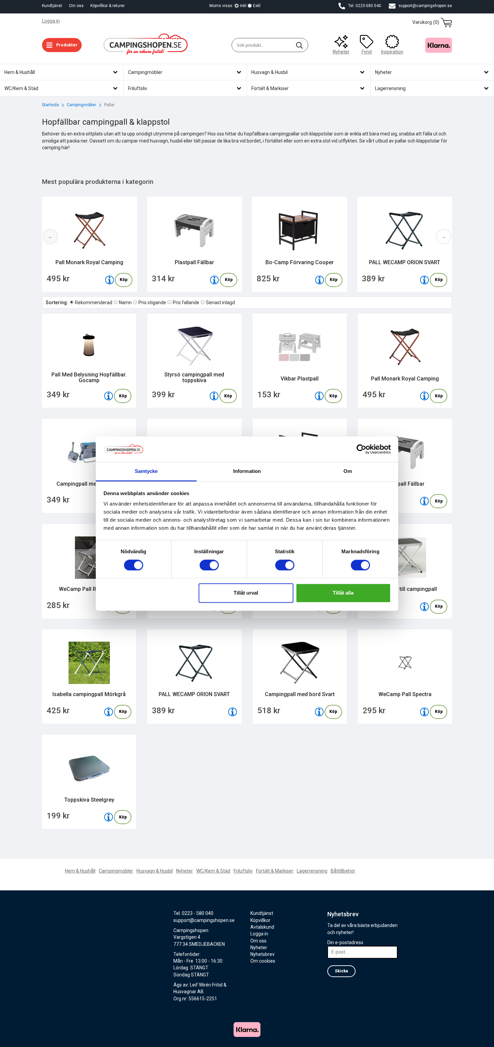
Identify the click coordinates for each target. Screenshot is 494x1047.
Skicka (341, 971)
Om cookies (262, 961)
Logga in (51, 21)
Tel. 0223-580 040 (364, 5)
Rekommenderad (93, 302)
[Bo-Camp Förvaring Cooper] (319, 280)
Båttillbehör (343, 871)
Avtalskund (262, 927)
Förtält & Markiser (274, 871)
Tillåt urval (246, 593)
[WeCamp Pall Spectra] (424, 712)
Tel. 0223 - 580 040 (193, 913)
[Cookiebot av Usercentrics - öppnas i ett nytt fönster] (361, 449)
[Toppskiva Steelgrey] (108, 817)
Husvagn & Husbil (154, 871)
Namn (125, 302)
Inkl (243, 5)
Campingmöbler (116, 871)
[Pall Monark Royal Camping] (109, 280)
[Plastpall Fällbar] (214, 280)
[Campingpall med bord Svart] (319, 712)
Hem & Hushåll (80, 871)
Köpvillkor (260, 920)
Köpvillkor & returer (107, 5)
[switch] (209, 565)
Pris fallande (186, 302)
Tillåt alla (343, 593)
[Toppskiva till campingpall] (424, 606)
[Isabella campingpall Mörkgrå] (108, 712)
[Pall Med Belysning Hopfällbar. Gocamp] (108, 396)
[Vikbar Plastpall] (319, 396)
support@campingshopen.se (425, 5)
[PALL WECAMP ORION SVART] (424, 280)
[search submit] (299, 45)
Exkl (256, 5)
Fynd (367, 51)
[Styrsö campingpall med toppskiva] (214, 396)
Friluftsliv (243, 871)
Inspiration (392, 51)
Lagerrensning (312, 871)
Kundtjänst (52, 5)
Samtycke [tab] (146, 471)
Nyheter (341, 51)
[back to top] (443, 1038)
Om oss (76, 5)
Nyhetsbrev (262, 954)
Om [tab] (347, 471)
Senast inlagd (220, 302)
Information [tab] (247, 471)
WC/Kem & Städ (213, 871)
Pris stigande (152, 302)
